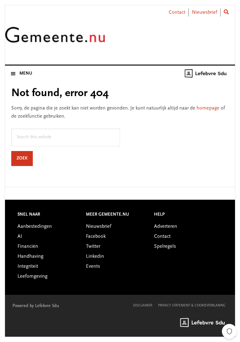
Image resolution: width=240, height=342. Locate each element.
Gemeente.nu (55, 38)
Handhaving (30, 256)
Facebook (96, 236)
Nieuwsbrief (204, 12)
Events (93, 266)
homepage (208, 108)
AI (20, 236)
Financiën (28, 246)
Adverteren (165, 226)
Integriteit (28, 266)
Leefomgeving (33, 276)
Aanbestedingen (35, 226)
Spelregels (165, 246)
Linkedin (95, 256)
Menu (25, 73)
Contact (177, 12)
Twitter (93, 246)
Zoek (25, 158)
